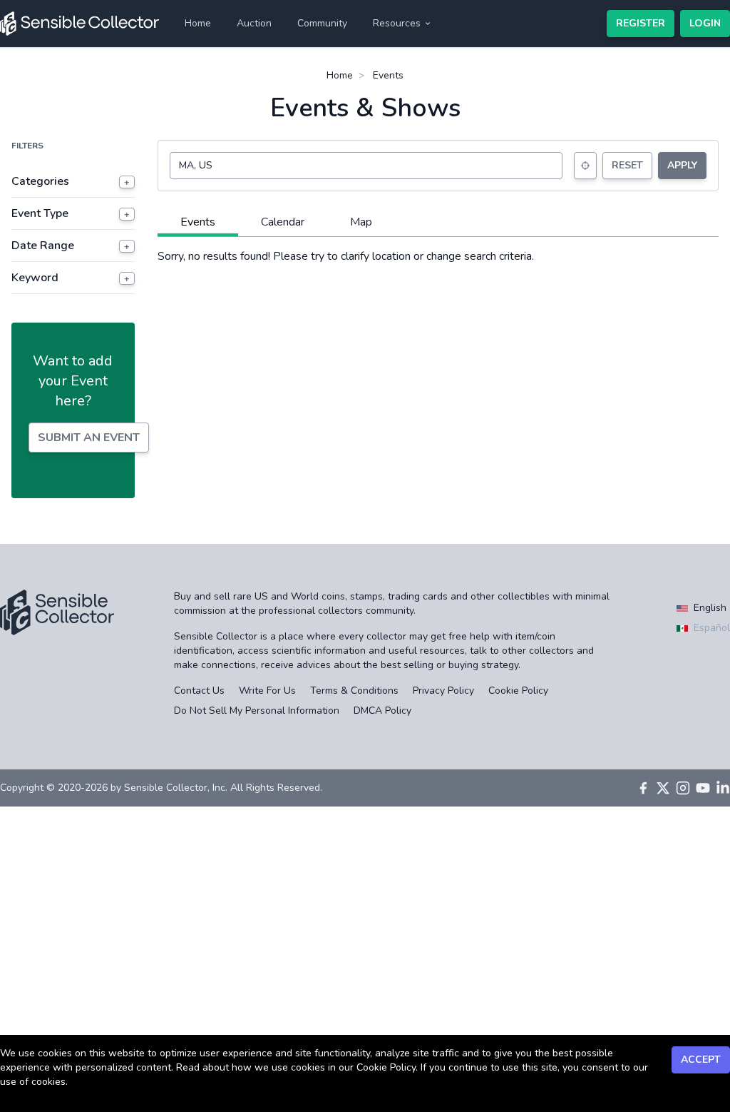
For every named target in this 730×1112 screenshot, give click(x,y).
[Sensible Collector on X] (663, 788)
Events (197, 222)
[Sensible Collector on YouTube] (703, 788)
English (708, 608)
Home (198, 23)
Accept (701, 1059)
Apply (682, 165)
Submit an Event (89, 437)
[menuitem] (198, 23)
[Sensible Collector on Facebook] (643, 788)
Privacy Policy (443, 690)
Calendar (282, 222)
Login (705, 23)
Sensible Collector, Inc (174, 787)
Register (640, 23)
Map (361, 222)
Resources (397, 23)
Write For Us (267, 690)
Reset (627, 165)
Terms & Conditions (354, 690)
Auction (254, 23)
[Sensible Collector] (79, 23)
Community (322, 23)
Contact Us (199, 690)
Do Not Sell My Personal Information (256, 710)
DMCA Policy (382, 710)
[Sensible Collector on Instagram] (683, 788)
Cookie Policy (518, 690)
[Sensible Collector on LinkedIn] (723, 788)
